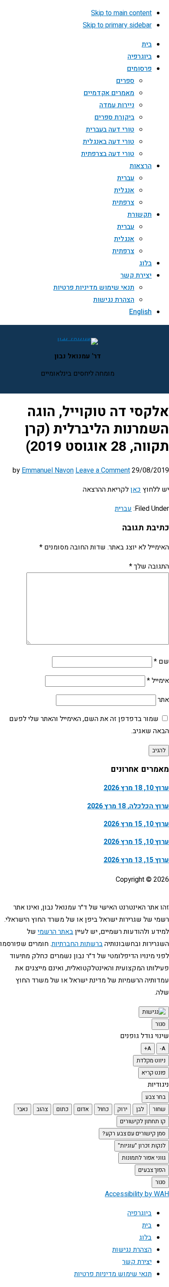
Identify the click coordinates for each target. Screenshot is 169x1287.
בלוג (145, 1237)
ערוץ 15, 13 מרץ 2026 (136, 860)
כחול (103, 1109)
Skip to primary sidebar (117, 25)
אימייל (158, 680)
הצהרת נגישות (132, 1249)
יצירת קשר (137, 1262)
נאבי (22, 1109)
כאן (135, 489)
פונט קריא (154, 1073)
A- (163, 1048)
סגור (160, 1024)
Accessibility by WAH (137, 1194)
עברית (123, 508)
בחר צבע (155, 1097)
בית (147, 1225)
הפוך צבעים (152, 1170)
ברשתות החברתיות (77, 944)
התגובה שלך (149, 566)
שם (161, 661)
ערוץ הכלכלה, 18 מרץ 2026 (128, 806)
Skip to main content (121, 13)
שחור (159, 1109)
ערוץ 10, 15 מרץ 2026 (136, 824)
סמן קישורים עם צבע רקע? (134, 1133)
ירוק (122, 1109)
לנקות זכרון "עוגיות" (142, 1145)
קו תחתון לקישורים (143, 1121)
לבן (140, 1109)
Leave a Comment (102, 470)
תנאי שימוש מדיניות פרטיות (113, 1274)
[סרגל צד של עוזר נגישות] (154, 1012)
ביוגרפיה (139, 1213)
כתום (62, 1109)
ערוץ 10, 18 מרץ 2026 (136, 788)
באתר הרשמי (55, 931)
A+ (147, 1048)
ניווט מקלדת (151, 1060)
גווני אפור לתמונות (144, 1158)
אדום (83, 1109)
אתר (163, 700)
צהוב (42, 1109)
